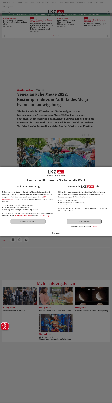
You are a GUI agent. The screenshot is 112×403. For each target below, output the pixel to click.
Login (95, 226)
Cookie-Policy (44, 215)
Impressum (56, 233)
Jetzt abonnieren (84, 221)
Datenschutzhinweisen (23, 215)
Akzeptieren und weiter (28, 221)
